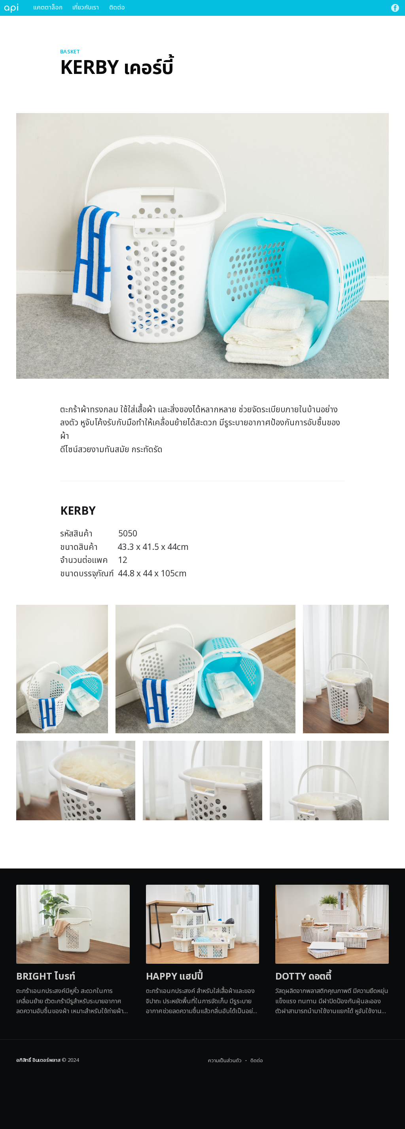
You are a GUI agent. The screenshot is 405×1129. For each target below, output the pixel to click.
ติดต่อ (117, 7)
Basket (70, 51)
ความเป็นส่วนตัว (225, 1061)
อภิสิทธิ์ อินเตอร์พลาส (38, 1060)
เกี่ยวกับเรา (85, 7)
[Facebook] (395, 8)
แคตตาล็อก (47, 7)
